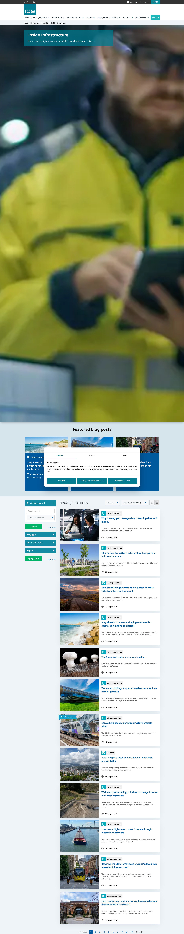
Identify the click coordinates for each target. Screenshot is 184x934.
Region (30, 550)
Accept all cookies (122, 481)
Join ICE (155, 17)
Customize (92, 481)
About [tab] (123, 455)
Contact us (144, 2)
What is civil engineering (36, 17)
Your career (57, 17)
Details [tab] (92, 455)
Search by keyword (36, 503)
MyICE (155, 2)
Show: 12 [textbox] (110, 503)
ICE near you (132, 2)
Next (138, 932)
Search (33, 526)
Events (89, 17)
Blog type (31, 534)
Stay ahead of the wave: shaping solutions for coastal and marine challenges (126, 624)
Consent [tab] (60, 455)
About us (126, 17)
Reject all (61, 481)
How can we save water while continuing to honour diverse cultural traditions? (129, 902)
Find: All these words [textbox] (36, 518)
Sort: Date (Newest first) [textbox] (132, 503)
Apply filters (33, 558)
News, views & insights (107, 17)
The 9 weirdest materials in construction (123, 656)
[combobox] (41, 517)
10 (132, 932)
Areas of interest (74, 17)
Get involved (141, 17)
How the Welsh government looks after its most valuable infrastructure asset (127, 589)
